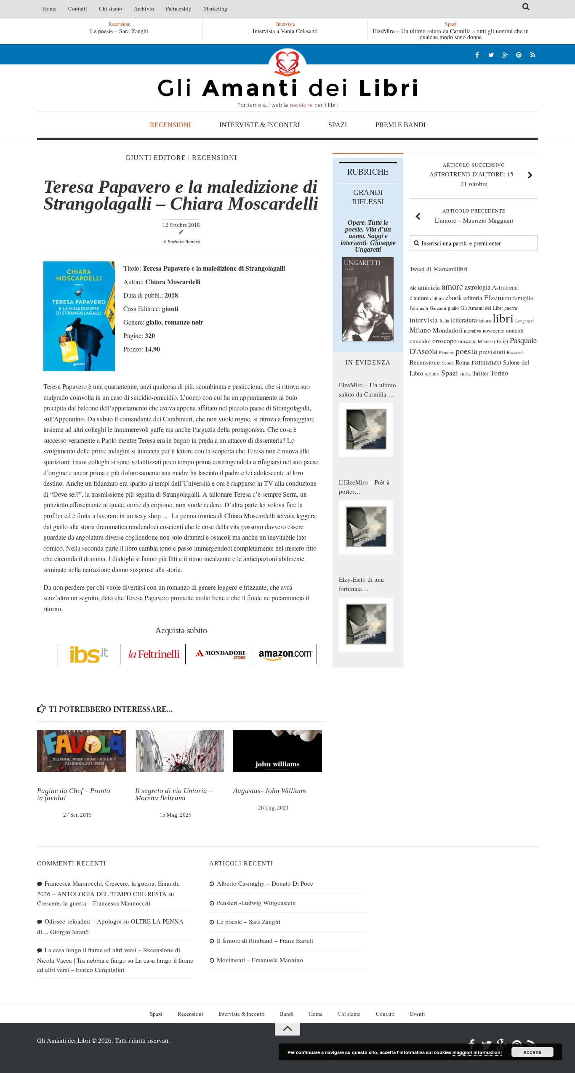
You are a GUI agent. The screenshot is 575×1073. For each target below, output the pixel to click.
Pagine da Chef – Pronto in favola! (73, 794)
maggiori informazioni (477, 1052)
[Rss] (532, 54)
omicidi (515, 330)
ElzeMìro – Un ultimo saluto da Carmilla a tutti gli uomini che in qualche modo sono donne (451, 34)
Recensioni (170, 124)
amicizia (429, 287)
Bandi (287, 1013)
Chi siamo (110, 8)
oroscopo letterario (476, 341)
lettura (485, 320)
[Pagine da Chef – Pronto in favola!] (81, 751)
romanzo (486, 361)
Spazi (337, 124)
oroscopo (444, 340)
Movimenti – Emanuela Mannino (260, 960)
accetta (533, 1052)
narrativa (472, 330)
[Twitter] (491, 54)
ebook (453, 297)
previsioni (492, 351)
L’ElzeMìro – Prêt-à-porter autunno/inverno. (365, 487)
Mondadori (447, 330)
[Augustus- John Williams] (277, 751)
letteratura (464, 320)
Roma (462, 362)
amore (452, 286)
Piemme (446, 352)
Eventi (417, 1013)
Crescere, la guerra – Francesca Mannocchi (93, 903)
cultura (437, 298)
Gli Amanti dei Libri (287, 77)
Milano (420, 330)
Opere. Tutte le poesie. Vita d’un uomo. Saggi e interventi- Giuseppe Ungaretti (368, 236)
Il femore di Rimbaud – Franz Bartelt (265, 940)
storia (465, 373)
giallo (453, 308)
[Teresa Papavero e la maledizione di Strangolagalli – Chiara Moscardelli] (79, 368)
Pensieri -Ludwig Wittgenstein (256, 902)
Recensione (425, 362)
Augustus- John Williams (270, 791)
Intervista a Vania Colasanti (285, 31)
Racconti (515, 352)
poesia (466, 351)
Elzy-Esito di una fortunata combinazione (361, 584)
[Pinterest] (519, 54)
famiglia (523, 298)
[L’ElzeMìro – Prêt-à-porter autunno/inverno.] (366, 527)
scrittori (432, 373)
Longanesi (524, 321)
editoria (472, 297)
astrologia (477, 287)
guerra (510, 308)
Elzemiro (497, 297)
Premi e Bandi (400, 124)
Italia (444, 320)
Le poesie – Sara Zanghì (119, 31)
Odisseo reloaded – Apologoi (83, 921)
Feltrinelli (419, 308)
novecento (493, 330)
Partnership (179, 8)
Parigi (502, 341)
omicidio (420, 341)
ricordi (448, 363)
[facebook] (477, 54)
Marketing (215, 8)
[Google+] (505, 54)
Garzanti (438, 308)
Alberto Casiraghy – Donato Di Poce (265, 883)
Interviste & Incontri (259, 124)
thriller (480, 373)
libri (503, 317)
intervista (424, 320)
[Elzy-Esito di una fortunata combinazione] (366, 625)
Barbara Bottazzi (184, 241)
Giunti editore (155, 157)
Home (49, 8)
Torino (499, 373)
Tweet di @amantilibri (438, 268)
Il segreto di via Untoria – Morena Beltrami (174, 794)
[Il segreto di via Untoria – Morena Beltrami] (179, 751)
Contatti (77, 8)
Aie (413, 288)
